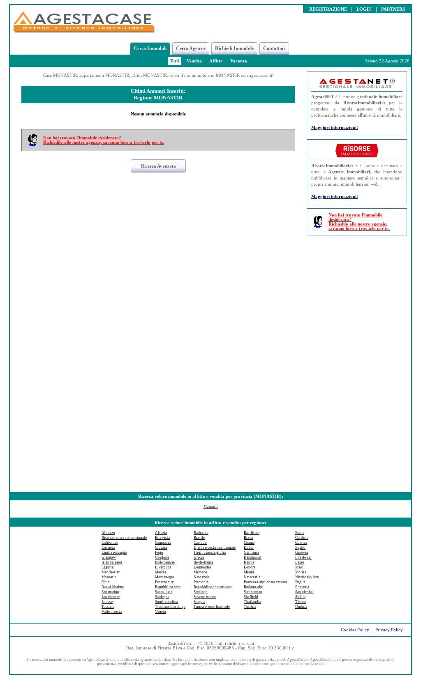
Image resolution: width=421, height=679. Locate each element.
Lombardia (202, 567)
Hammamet (252, 557)
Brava (248, 538)
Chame (249, 543)
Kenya (249, 562)
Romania (302, 587)
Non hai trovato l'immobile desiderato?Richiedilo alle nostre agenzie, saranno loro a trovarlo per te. (103, 140)
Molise (300, 572)
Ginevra (301, 552)
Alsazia (161, 533)
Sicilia (300, 597)
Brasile (199, 538)
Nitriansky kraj (307, 577)
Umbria (301, 607)
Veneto (160, 612)
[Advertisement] (357, 365)
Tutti (174, 61)
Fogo (159, 552)
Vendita (194, 61)
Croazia (161, 548)
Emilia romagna (114, 552)
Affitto (216, 61)
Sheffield (251, 597)
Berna (299, 533)
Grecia (199, 557)
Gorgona (162, 557)
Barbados (201, 533)
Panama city (164, 582)
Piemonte (201, 582)
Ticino (300, 602)
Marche (161, 572)
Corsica (301, 543)
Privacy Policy (389, 630)
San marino (110, 592)
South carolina (166, 602)
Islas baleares (112, 562)
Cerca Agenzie (191, 48)
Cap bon (200, 543)
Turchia (250, 607)
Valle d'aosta (112, 612)
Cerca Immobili (150, 48)
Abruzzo (108, 533)
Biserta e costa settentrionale (124, 538)
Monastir (211, 506)
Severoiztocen (205, 597)
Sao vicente (111, 597)
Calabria (301, 538)
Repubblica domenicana (212, 587)
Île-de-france (203, 562)
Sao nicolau (304, 592)
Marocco (200, 572)
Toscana (108, 607)
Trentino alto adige (170, 607)
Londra (249, 567)
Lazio (299, 562)
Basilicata (251, 533)
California (110, 543)
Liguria (107, 567)
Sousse (107, 602)
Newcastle (252, 577)
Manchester (111, 572)
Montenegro (164, 577)
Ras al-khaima (113, 587)
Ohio (106, 582)
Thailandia (252, 602)
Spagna (199, 602)
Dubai (249, 548)
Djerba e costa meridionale (215, 548)
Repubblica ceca (167, 587)
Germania (251, 552)
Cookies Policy (355, 630)
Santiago (201, 592)
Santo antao (253, 592)
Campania (163, 543)
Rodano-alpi (254, 587)
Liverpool (163, 567)
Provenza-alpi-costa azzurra (265, 582)
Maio (299, 567)
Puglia (300, 582)
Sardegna (162, 597)
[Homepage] (83, 33)
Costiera (108, 548)
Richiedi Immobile (234, 48)
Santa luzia (163, 592)
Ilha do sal (303, 557)
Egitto (300, 548)
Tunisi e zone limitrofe (212, 607)
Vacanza (238, 61)
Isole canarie (165, 562)
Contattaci (274, 48)
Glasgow (109, 557)
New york (201, 577)
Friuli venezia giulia (210, 552)
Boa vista (162, 538)
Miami (249, 572)
